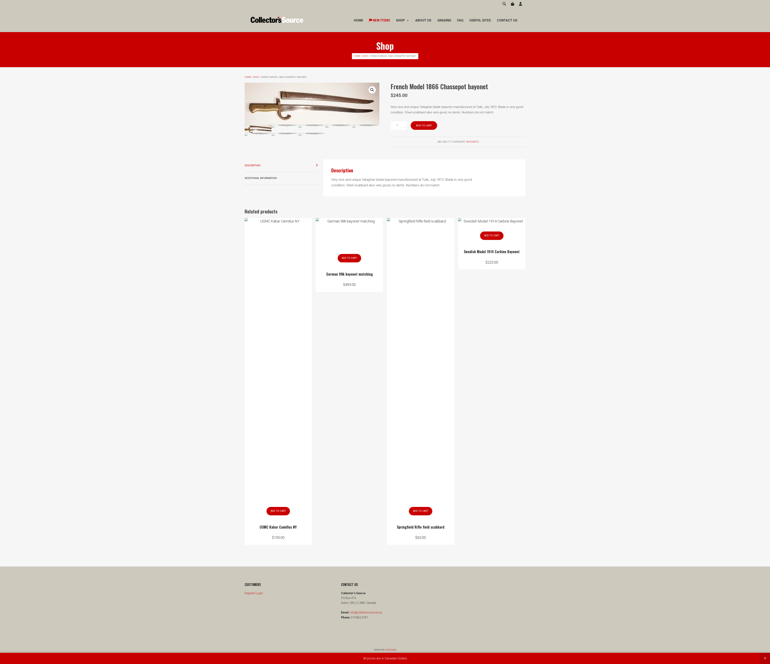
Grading (444, 20)
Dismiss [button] (765, 658)
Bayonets (472, 141)
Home (358, 20)
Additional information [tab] (261, 178)
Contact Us (507, 20)
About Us (423, 20)
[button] (372, 89)
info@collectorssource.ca (365, 612)
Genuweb (391, 650)
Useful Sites (480, 20)
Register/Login (254, 593)
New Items (381, 20)
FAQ (460, 20)
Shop (365, 56)
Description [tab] (252, 165)
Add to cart (424, 125)
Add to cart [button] (278, 511)
